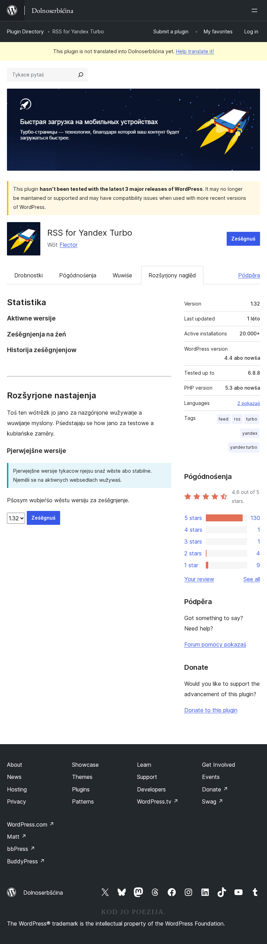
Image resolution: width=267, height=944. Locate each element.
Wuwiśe (122, 275)
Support (147, 776)
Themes (82, 776)
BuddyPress (26, 861)
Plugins (81, 789)
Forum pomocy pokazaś (215, 644)
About (14, 764)
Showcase (85, 764)
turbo (251, 419)
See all (251, 579)
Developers (151, 789)
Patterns (83, 801)
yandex (249, 433)
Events (211, 776)
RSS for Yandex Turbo (89, 233)
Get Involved (218, 764)
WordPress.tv (157, 801)
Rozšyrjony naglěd (172, 275)
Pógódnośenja (77, 275)
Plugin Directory (25, 31)
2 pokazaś (248, 403)
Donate (215, 789)
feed (223, 419)
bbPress (21, 848)
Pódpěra (249, 275)
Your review (199, 579)
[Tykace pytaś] (81, 75)
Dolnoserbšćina (43, 892)
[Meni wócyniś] (256, 10)
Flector (68, 244)
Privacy (16, 801)
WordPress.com (30, 824)
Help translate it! (195, 51)
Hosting (17, 789)
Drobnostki (28, 275)
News (14, 776)
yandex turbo (243, 447)
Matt (16, 836)
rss (237, 419)
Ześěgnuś (243, 239)
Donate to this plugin (210, 710)
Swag (212, 801)
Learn (144, 764)
